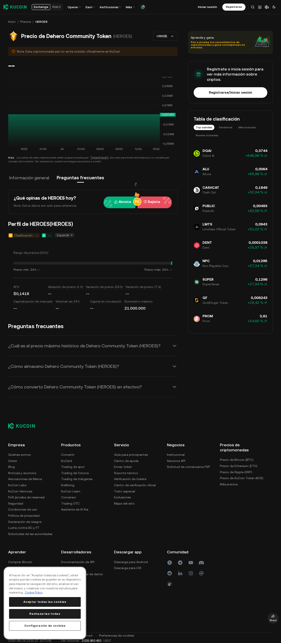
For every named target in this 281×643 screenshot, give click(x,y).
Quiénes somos (19, 454)
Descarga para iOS (127, 568)
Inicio (12, 21)
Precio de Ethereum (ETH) (238, 466)
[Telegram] (180, 562)
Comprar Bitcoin (20, 562)
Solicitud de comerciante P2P (188, 467)
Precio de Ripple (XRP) (236, 472)
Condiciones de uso (22, 509)
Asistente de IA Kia (74, 509)
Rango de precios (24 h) (30, 252)
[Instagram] (190, 573)
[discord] (201, 562)
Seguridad (15, 503)
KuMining (67, 485)
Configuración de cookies (45, 625)
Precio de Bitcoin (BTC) (236, 459)
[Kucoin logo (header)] (15, 6)
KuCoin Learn (70, 491)
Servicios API (176, 461)
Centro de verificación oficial (135, 485)
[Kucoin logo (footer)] (24, 426)
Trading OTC (70, 503)
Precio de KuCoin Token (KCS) (241, 478)
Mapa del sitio (124, 503)
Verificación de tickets (130, 479)
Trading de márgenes (76, 479)
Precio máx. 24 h (156, 269)
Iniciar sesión (207, 7)
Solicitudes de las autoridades (30, 534)
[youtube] (190, 562)
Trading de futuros (75, 473)
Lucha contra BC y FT (23, 528)
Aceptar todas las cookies (44, 601)
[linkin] (180, 573)
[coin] (169, 583)
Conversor (68, 497)
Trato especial (124, 491)
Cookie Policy (34, 592)
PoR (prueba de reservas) (26, 497)
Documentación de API (77, 562)
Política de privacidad (23, 515)
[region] (45, 603)
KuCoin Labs (17, 485)
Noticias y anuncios (22, 473)
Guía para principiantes (131, 454)
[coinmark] (201, 573)
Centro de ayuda (126, 461)
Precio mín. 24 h (24, 269)
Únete (12, 461)
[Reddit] (169, 573)
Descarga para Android (131, 562)
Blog (11, 467)
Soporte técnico (126, 473)
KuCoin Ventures (20, 491)
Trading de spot (73, 467)
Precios (25, 21)
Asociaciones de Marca (25, 479)
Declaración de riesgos (24, 522)
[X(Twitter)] (169, 562)
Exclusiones (122, 497)
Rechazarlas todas (44, 613)
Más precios (229, 484)
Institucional (176, 454)
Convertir (68, 454)
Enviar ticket (123, 467)
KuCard (66, 461)
